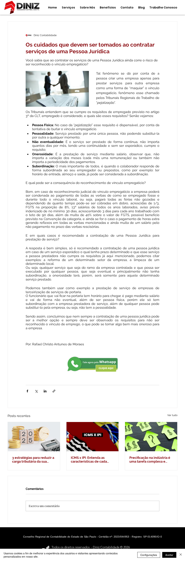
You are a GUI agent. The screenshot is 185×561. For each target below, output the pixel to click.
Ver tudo (172, 415)
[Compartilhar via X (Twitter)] (36, 391)
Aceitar (169, 555)
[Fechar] (180, 555)
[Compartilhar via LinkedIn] (45, 391)
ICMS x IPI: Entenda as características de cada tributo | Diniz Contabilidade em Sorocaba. (89, 459)
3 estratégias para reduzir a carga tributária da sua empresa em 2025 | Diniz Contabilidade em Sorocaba (33, 459)
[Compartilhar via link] (54, 391)
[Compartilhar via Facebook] (27, 391)
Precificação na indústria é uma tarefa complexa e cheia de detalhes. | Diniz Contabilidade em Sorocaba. (149, 459)
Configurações (148, 555)
